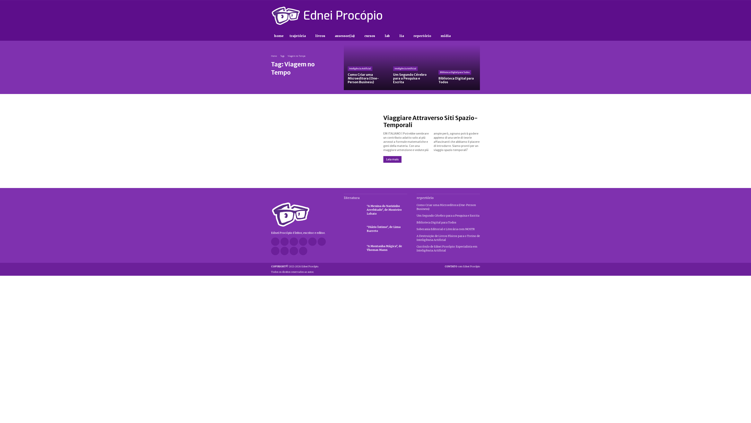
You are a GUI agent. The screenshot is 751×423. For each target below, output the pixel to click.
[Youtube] (477, 15)
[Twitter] (470, 15)
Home (274, 56)
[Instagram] (456, 15)
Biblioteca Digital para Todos (455, 72)
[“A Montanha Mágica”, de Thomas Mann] (353, 248)
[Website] (284, 251)
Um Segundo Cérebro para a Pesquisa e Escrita (448, 215)
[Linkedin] (303, 242)
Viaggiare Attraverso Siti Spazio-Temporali (430, 121)
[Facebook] (449, 15)
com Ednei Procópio (462, 266)
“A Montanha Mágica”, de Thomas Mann (384, 248)
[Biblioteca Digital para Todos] (457, 67)
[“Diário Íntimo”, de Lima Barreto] (353, 229)
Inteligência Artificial (360, 68)
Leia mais (392, 159)
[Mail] (312, 242)
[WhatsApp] (294, 251)
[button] (461, 36)
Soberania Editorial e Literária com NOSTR (446, 229)
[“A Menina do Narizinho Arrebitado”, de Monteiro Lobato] (353, 210)
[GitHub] (284, 242)
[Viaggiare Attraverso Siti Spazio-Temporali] (323, 138)
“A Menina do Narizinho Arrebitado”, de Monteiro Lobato (384, 209)
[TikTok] (463, 15)
